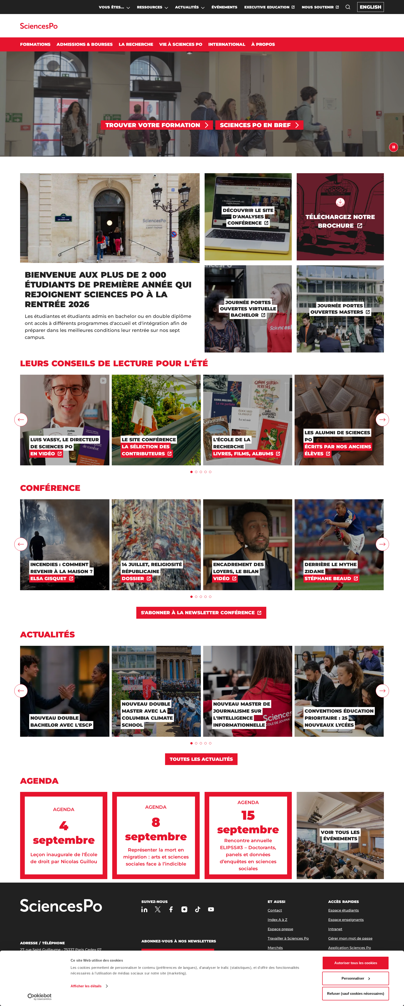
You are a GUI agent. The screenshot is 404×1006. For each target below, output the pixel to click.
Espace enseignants (346, 919)
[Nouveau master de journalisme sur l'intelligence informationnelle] (247, 648)
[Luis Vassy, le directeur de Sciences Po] (64, 377)
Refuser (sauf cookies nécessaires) (355, 993)
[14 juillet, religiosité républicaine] (156, 501)
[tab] (191, 472)
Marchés (275, 947)
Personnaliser (353, 978)
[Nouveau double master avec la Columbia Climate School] (156, 648)
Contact (275, 910)
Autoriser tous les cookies (355, 963)
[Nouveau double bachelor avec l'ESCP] (64, 648)
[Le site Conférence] (156, 377)
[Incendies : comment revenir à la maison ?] (64, 501)
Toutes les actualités (201, 759)
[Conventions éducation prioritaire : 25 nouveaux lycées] (339, 648)
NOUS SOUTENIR (318, 7)
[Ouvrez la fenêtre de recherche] (348, 7)
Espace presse (280, 929)
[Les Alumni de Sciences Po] (339, 377)
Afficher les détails (86, 986)
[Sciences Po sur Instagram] (184, 909)
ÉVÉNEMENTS (224, 7)
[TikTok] (198, 909)
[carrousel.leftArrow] (21, 419)
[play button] (393, 147)
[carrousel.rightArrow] (382, 419)
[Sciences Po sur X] (158, 909)
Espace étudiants (343, 910)
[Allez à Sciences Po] (61, 906)
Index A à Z (277, 919)
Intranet (335, 929)
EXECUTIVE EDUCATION (266, 7)
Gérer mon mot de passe (350, 938)
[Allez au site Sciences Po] (38, 27)
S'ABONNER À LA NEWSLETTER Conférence (198, 612)
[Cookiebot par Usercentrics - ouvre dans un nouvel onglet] (39, 996)
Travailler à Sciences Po (288, 938)
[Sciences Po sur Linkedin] (144, 909)
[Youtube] (211, 909)
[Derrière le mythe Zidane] (339, 501)
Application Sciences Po (349, 947)
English (370, 7)
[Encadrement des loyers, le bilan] (247, 501)
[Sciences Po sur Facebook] (171, 909)
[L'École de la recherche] (247, 377)
